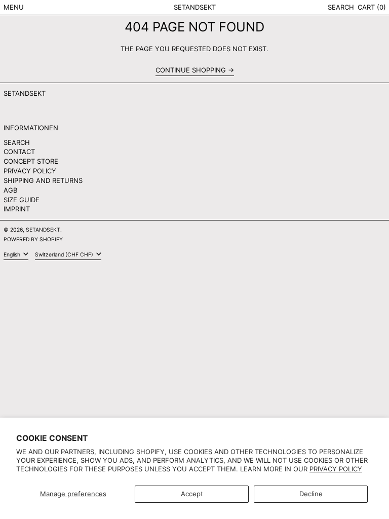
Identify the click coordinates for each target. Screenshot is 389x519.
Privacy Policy (335, 469)
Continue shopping (190, 70)
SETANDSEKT (195, 7)
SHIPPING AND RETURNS (43, 180)
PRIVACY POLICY (30, 171)
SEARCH (17, 142)
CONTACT (19, 151)
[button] (341, 7)
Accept (192, 494)
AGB (10, 190)
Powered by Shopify (33, 239)
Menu (14, 7)
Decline (311, 494)
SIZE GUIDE (22, 200)
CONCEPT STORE (31, 161)
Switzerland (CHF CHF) (65, 254)
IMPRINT (17, 209)
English (13, 254)
